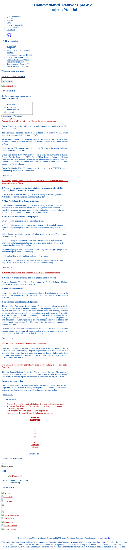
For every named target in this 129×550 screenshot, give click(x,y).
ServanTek (106, 538)
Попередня (35, 420)
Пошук (5, 463)
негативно (11, 107)
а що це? (10, 112)
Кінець (35, 447)
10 (35, 442)
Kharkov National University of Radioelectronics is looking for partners (35, 404)
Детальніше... (7, 175)
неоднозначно (13, 109)
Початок (35, 417)
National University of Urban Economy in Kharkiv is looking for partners (31, 273)
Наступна (35, 445)
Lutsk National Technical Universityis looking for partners (30, 413)
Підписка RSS (10, 86)
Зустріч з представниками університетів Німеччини (24, 343)
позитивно (11, 104)
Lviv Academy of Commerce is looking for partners (27, 411)
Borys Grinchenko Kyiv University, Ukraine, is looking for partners (29, 121)
